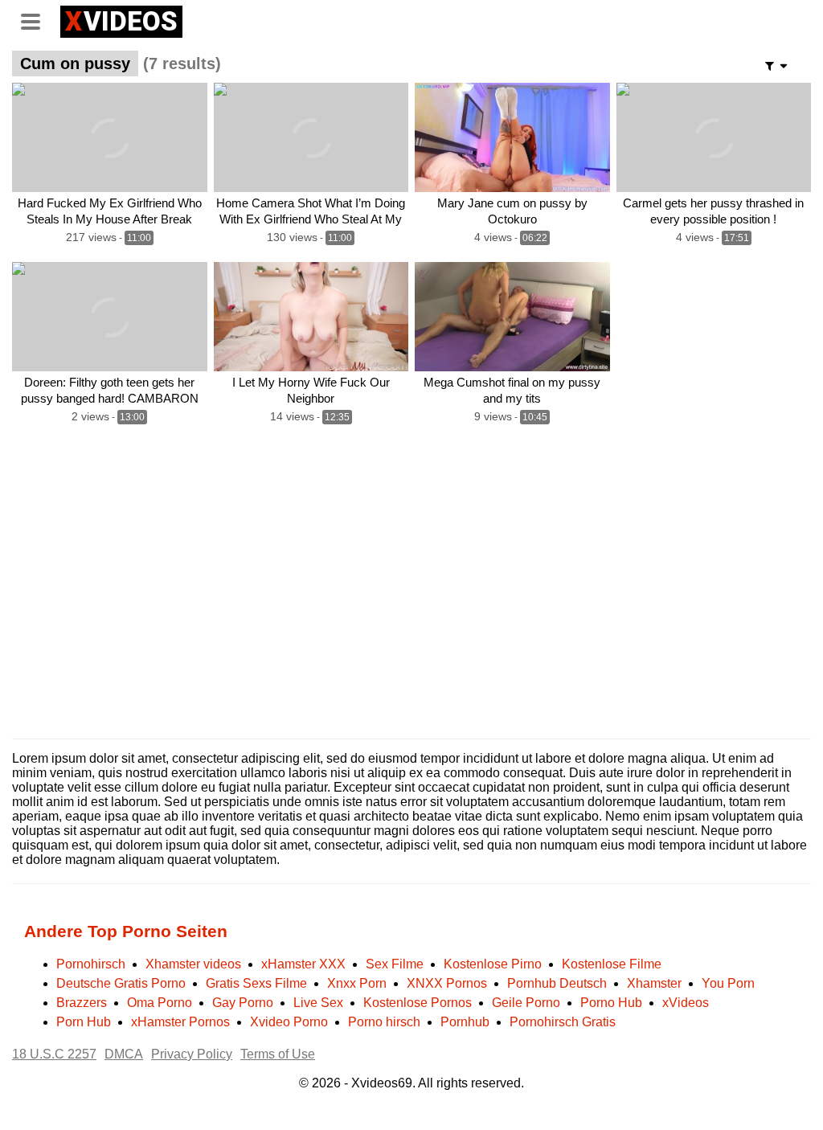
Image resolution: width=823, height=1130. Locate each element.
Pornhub (464, 1022)
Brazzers (81, 1002)
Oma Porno (159, 1002)
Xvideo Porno (289, 1022)
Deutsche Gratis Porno (121, 983)
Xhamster (654, 983)
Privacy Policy (191, 1054)
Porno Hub (611, 1002)
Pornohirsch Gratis (563, 1022)
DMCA (123, 1054)
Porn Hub (83, 1022)
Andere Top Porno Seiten (125, 931)
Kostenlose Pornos (417, 1002)
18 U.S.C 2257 (54, 1054)
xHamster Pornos (180, 1022)
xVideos (685, 1002)
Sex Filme (395, 964)
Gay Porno (242, 1002)
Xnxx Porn (357, 983)
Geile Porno (526, 1002)
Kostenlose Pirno (493, 964)
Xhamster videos (193, 964)
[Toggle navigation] (36, 19)
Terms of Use (277, 1054)
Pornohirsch (90, 964)
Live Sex (318, 1002)
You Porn (728, 983)
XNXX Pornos (447, 983)
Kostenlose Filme (611, 964)
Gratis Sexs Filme (256, 983)
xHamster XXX (303, 964)
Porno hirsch (384, 1022)
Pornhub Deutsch (557, 983)
